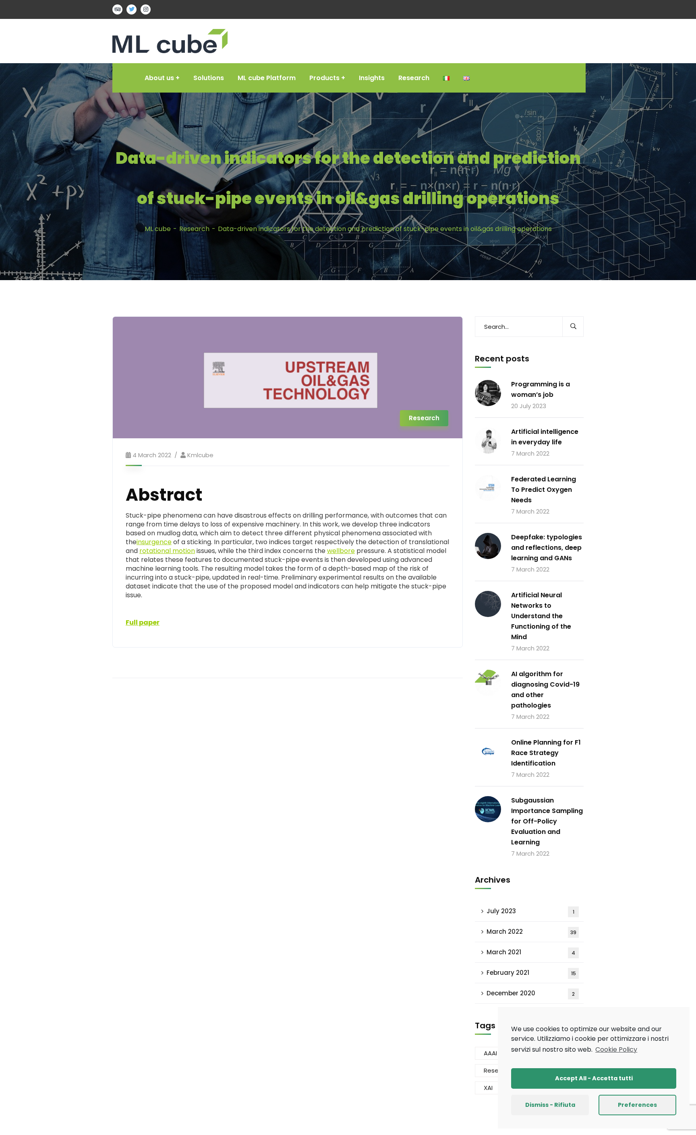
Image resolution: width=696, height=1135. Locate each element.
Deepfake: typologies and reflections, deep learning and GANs (546, 547)
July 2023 (530, 911)
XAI (488, 1087)
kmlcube (200, 455)
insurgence (154, 542)
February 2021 (531, 972)
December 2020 (531, 993)
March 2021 (531, 952)
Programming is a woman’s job (540, 389)
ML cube (158, 228)
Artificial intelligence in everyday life (544, 437)
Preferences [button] (637, 1105)
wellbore (341, 550)
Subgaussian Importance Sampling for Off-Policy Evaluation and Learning (547, 821)
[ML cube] (170, 40)
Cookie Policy (616, 1049)
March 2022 (531, 931)
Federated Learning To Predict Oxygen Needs (543, 490)
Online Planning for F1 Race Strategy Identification (546, 753)
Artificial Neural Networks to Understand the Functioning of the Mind (541, 616)
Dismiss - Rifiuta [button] (550, 1105)
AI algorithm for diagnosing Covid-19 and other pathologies (545, 689)
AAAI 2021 (497, 1053)
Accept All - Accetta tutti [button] (594, 1078)
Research (194, 228)
